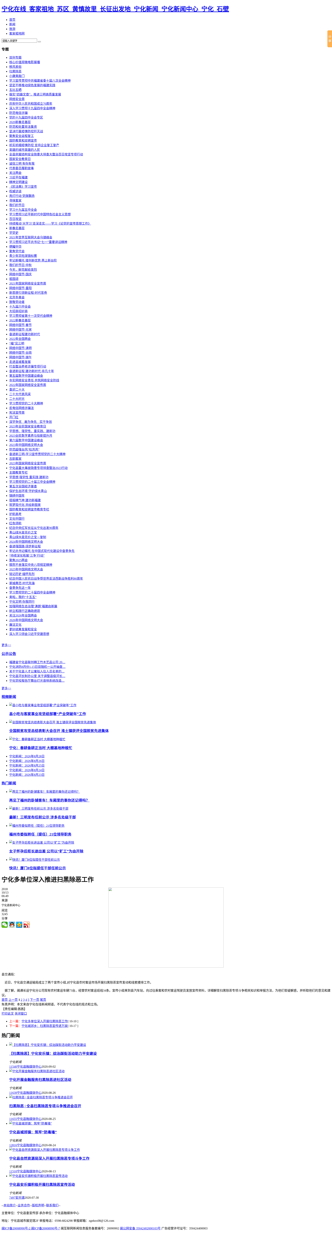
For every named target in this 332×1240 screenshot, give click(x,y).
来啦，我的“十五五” (23, 597)
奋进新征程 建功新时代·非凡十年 (31, 371)
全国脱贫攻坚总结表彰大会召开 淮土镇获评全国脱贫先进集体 (59, 731)
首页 (12, 19)
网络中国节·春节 (20, 325)
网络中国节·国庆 (20, 274)
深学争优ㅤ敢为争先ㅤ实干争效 (30, 421)
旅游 (12, 29)
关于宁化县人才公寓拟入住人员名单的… (37, 671)
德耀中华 (15, 246)
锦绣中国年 (17, 495)
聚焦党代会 (17, 251)
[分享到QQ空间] (19, 925)
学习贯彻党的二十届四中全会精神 (32, 592)
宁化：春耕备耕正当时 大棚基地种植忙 (40, 748)
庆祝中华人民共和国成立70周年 (30, 103)
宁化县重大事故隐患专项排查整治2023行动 (38, 468)
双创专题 (15, 57)
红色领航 (15, 523)
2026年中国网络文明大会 (26, 620)
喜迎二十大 (17, 389)
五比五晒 (15, 89)
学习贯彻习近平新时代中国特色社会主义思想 (40, 214)
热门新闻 (9, 783)
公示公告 (9, 654)
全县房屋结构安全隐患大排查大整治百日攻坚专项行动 (46, 154)
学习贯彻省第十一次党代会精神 (30, 315)
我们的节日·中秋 (20, 265)
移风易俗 (15, 66)
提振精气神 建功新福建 (25, 500)
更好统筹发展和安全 (23, 629)
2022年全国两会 (20, 338)
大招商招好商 (18, 311)
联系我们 (52, 1205)
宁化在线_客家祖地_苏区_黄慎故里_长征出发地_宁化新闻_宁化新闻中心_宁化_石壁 (115, 9)
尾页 (43, 999)
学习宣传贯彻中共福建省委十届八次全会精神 (40, 80)
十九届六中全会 (20, 306)
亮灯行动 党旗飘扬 (22, 196)
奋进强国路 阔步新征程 (25, 546)
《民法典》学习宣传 (23, 186)
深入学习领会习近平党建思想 (29, 634)
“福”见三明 (16, 343)
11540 (13, 1066)
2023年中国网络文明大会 (26, 445)
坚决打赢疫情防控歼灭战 (26, 131)
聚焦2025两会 (18, 560)
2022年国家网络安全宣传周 (27, 385)
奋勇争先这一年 (20, 587)
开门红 (13, 417)
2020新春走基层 (20, 122)
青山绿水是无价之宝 (23, 532)
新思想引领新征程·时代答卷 (28, 292)
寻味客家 (15, 200)
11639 (13, 1092)
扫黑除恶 (15, 71)
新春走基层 (17, 228)
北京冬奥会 (17, 297)
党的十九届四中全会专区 (26, 117)
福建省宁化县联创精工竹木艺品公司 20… (37, 662)
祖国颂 (13, 279)
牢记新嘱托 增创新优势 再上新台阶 (33, 260)
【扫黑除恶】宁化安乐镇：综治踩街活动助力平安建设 (53, 1054)
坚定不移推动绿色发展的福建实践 (32, 85)
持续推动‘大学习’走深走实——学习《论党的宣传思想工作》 (50, 223)
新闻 (12, 24)
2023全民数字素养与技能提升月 (30, 435)
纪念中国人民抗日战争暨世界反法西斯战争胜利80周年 (46, 578)
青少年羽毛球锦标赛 (23, 255)
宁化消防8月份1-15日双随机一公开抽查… (37, 666)
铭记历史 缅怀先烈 (22, 574)
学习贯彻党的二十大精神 (26, 403)
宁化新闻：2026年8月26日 (27, 761)
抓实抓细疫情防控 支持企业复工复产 (34, 145)
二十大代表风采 (20, 394)
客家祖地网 (17, 33)
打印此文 (8, 1013)
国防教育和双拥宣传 (23, 140)
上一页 (13, 999)
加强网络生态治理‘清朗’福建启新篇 (33, 606)
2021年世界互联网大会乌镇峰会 (30, 237)
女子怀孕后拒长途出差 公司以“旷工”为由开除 (46, 851)
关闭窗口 (21, 1013)
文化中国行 (17, 518)
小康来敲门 (17, 76)
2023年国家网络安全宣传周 (27, 463)
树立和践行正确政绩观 (24, 611)
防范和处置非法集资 (23, 126)
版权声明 (38, 1205)
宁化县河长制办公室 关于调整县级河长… (37, 676)
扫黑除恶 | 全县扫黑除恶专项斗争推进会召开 (45, 1106)
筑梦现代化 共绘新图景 (25, 504)
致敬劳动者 (17, 302)
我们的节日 (17, 205)
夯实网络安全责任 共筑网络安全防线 (34, 380)
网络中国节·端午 (20, 357)
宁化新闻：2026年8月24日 (27, 770)
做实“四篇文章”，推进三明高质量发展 (35, 94)
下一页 (34, 999)
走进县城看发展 (20, 362)
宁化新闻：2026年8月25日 (27, 765)
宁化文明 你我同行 (22, 601)
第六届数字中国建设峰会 (26, 440)
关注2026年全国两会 (23, 615)
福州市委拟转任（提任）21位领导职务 (40, 834)
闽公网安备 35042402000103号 (140, 1228)
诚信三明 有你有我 (22, 163)
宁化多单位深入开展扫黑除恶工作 (45, 1021)
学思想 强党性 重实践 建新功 (28, 477)
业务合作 (24, 1205)
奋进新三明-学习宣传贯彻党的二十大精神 (37, 454)
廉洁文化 (15, 624)
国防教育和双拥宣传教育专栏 (29, 509)
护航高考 (15, 514)
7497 (12, 1197)
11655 (13, 1118)
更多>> (6, 645)
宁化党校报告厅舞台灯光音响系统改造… (37, 680)
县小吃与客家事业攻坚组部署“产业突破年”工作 (47, 714)
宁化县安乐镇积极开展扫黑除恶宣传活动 (42, 1185)
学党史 (13, 232)
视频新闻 (9, 697)
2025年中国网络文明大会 (26, 569)
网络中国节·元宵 (20, 329)
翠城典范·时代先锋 (22, 583)
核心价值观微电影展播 (24, 62)
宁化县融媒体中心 (29, 1066)
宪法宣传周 (17, 412)
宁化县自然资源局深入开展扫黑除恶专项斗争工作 (49, 1158)
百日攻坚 (15, 219)
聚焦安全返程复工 (21, 136)
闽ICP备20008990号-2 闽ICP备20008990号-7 (31, 1228)
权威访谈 (15, 191)
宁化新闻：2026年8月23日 (27, 774)
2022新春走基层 (20, 320)
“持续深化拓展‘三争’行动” (27, 555)
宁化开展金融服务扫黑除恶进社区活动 (40, 1080)
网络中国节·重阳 (20, 288)
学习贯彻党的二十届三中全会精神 (32, 481)
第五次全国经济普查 (23, 486)
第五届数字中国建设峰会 (26, 375)
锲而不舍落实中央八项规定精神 (30, 564)
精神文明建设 (18, 182)
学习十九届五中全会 (23, 209)
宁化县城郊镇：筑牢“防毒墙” (33, 1132)
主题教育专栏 (18, 472)
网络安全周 (17, 99)
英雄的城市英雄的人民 (24, 149)
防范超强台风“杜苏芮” (24, 449)
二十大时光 (17, 398)
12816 (13, 1145)
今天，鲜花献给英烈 (23, 269)
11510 (13, 1171)
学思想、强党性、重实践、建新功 (32, 431)
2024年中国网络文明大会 (26, 541)
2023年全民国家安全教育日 (27, 426)
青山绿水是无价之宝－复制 (27, 537)
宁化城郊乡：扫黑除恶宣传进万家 (45, 1026)
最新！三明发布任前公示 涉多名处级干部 (42, 817)
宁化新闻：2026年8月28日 (27, 756)
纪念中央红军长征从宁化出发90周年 (33, 528)
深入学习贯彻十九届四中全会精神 (32, 108)
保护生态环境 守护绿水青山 (28, 491)
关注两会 (15, 172)
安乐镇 (20, 1197)
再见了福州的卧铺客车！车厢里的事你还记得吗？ (49, 800)
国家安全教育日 (20, 159)
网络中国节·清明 (20, 348)
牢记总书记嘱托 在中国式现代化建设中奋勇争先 (42, 551)
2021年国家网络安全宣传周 (27, 283)
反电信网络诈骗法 (21, 408)
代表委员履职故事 (21, 168)
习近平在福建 (18, 177)
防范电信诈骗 (18, 113)
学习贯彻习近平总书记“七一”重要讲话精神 (38, 242)
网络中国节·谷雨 (20, 352)
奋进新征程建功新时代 (24, 334)
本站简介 (9, 1205)
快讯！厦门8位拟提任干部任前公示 (37, 868)
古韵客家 (15, 458)
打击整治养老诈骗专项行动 (27, 366)
